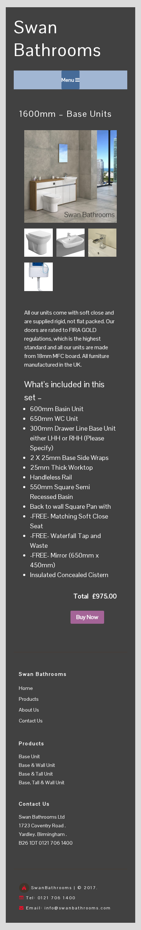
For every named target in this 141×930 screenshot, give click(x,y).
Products (29, 699)
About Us (29, 710)
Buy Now (87, 617)
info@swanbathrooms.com (77, 908)
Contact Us (31, 720)
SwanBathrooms (51, 888)
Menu (68, 80)
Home (26, 688)
